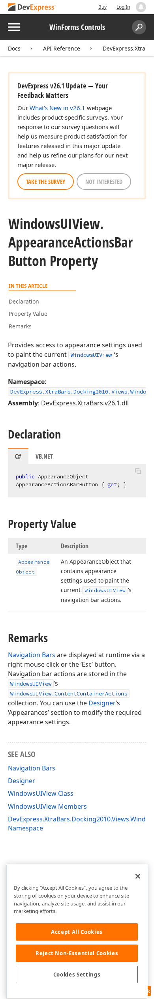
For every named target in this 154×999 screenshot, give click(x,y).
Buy (102, 7)
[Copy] (138, 471)
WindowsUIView (91, 354)
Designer (102, 703)
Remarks (20, 326)
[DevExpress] (32, 7)
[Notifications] (141, 7)
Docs (14, 48)
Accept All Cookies (77, 931)
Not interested (103, 182)
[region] (77, 931)
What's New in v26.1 (57, 108)
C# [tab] (18, 456)
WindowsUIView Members (47, 806)
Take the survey (45, 182)
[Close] (137, 876)
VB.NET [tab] (44, 456)
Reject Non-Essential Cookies (77, 953)
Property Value (28, 313)
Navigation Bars (31, 654)
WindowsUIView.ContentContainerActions (68, 693)
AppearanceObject (63, 476)
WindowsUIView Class (40, 793)
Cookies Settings (77, 974)
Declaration (24, 301)
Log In (123, 7)
